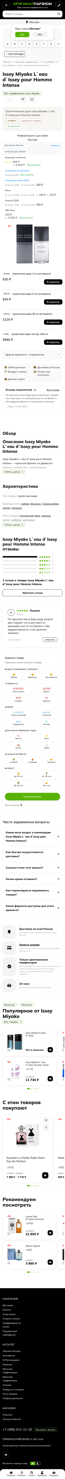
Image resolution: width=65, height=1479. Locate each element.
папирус (17, 508)
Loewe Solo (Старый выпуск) (35, 1218)
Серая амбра (50, 503)
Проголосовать (32, 796)
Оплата (7, 1309)
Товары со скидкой (13, 1389)
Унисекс (7, 1385)
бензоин (36, 503)
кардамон (29, 519)
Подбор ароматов (13, 1398)
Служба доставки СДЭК (17, 180)
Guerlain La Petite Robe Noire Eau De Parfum (26, 1159)
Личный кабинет (12, 1419)
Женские (26, 1004)
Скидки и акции (11, 1318)
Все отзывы (53, 389)
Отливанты (9, 1355)
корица (45, 515)
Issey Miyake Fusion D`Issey (36, 1034)
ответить (50, 639)
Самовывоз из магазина (17, 170)
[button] (28, 1088)
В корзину (53, 281)
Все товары (11, 1021)
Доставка (8, 1305)
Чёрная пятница (11, 1351)
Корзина (7, 1414)
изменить (55, 145)
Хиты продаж (10, 1393)
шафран (16, 519)
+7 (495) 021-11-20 (17, 1429)
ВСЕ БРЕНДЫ (15, 54)
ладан (6, 508)
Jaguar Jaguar (33, 1245)
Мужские (9, 1004)
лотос (6, 519)
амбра (25, 503)
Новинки (7, 1364)
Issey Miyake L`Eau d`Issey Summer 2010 (37, 1063)
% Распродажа (11, 1360)
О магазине (9, 1314)
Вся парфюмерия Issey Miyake (22, 93)
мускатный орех (30, 515)
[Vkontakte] (6, 1455)
